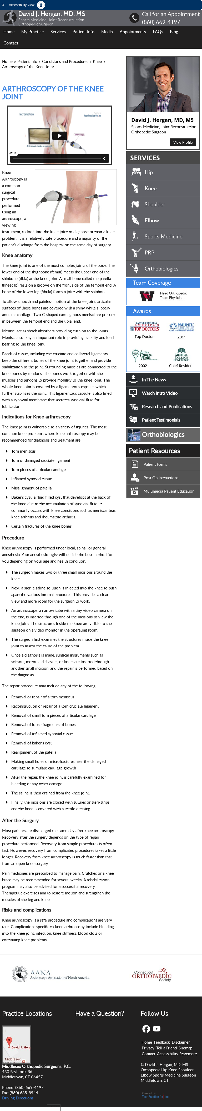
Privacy (148, 1047)
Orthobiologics (162, 268)
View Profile (183, 142)
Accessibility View (21, 5)
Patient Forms (155, 464)
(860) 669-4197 (161, 22)
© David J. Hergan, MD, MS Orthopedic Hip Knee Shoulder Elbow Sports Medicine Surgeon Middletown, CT (168, 1072)
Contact (10, 43)
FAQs (158, 31)
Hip (149, 172)
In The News (154, 380)
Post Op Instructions (161, 477)
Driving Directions (17, 1097)
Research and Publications (167, 406)
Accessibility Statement (177, 1053)
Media (107, 31)
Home (8, 31)
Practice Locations (27, 1013)
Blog (174, 31)
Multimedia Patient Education (169, 491)
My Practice (32, 31)
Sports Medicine (164, 236)
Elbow (152, 220)
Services (58, 31)
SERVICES (145, 157)
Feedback (162, 1042)
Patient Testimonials (161, 420)
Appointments (133, 31)
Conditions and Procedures (65, 61)
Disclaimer (181, 1042)
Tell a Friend (166, 1047)
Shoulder (155, 204)
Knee (98, 61)
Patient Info (83, 31)
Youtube (157, 1029)
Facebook (146, 1029)
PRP (149, 252)
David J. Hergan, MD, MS (162, 119)
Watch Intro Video (160, 393)
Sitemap (185, 1047)
